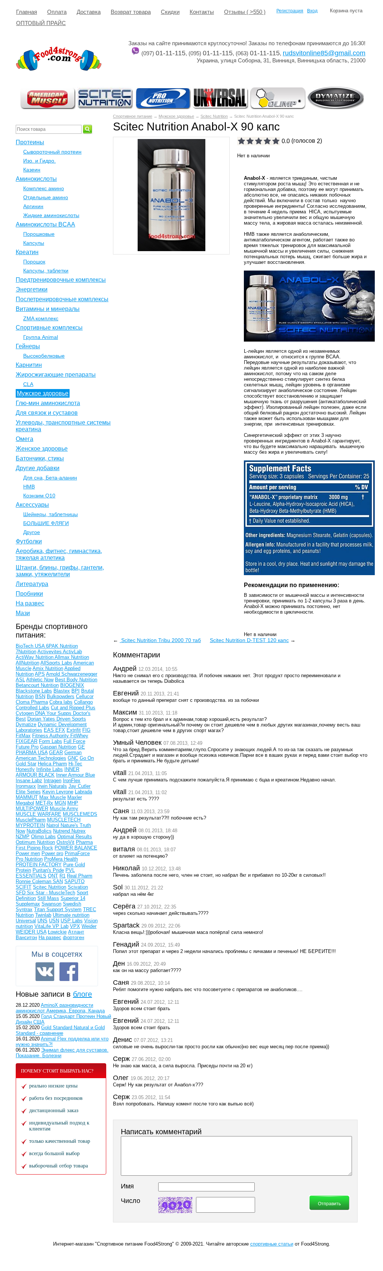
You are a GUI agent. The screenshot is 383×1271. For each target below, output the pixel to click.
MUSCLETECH (63, 820)
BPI (75, 691)
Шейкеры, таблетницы (50, 514)
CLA (28, 384)
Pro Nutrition (29, 859)
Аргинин (33, 206)
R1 (62, 876)
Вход (312, 10)
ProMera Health (61, 859)
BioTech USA (31, 646)
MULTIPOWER (32, 808)
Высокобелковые (44, 356)
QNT (53, 876)
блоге (82, 994)
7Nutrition (26, 651)
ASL (20, 679)
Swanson (51, 904)
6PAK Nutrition (62, 646)
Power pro (52, 853)
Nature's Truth (76, 825)
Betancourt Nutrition (37, 685)
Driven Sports (71, 719)
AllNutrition (27, 663)
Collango (83, 702)
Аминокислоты (36, 179)
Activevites (50, 651)
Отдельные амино (45, 197)
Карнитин (29, 365)
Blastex (61, 691)
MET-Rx (44, 803)
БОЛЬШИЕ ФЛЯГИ (46, 523)
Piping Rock (40, 848)
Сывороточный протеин (52, 152)
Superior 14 (73, 898)
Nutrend (62, 831)
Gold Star (26, 763)
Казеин (31, 170)
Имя (127, 1186)
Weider (89, 926)
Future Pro (27, 747)
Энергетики (32, 289)
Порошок (34, 262)
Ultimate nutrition (71, 915)
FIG (86, 730)
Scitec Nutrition (214, 116)
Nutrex (78, 831)
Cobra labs (61, 702)
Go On (87, 758)
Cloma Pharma (32, 702)
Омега (24, 439)
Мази (23, 613)
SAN (58, 881)
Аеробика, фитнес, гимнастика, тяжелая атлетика (59, 554)
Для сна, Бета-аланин (50, 478)
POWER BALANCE (76, 848)
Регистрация (289, 10)
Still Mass (48, 898)
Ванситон (26, 937)
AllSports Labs (56, 663)
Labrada (83, 792)
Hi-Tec (75, 763)
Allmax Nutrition (72, 657)
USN (54, 920)
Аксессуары (32, 505)
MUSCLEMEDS (80, 814)
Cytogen (25, 713)
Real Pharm (79, 876)
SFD (21, 892)
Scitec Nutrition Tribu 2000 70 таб (160, 640)
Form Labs (50, 741)
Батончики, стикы (40, 458)
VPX (75, 926)
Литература (32, 584)
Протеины (30, 142)
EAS (49, 730)
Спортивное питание (132, 116)
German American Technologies (49, 755)
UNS (42, 920)
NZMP (23, 836)
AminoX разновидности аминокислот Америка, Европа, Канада (60, 1008)
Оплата (57, 12)
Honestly (25, 769)
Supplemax (28, 904)
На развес (30, 603)
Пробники (29, 593)
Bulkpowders (60, 696)
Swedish (72, 904)
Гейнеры (28, 346)
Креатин (27, 252)
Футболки (29, 541)
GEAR (56, 752)
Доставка (89, 12)
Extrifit (74, 730)
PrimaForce (77, 853)
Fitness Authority (51, 735)
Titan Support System (58, 909)
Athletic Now (39, 679)
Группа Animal (40, 337)
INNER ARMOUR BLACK (47, 772)
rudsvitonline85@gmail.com (324, 53)
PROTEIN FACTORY (39, 864)
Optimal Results (74, 836)
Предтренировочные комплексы (61, 280)
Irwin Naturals (52, 786)
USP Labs (72, 920)
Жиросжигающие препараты (56, 374)
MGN (60, 803)
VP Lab (60, 926)
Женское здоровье (42, 448)
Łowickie (57, 932)
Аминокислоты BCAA (45, 224)
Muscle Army (64, 808)
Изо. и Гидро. (39, 161)
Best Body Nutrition (76, 679)
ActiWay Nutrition (35, 657)
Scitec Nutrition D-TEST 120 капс (249, 640)
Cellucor (85, 696)
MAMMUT (27, 797)
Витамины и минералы (48, 309)
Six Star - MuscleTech (51, 892)
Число (130, 1200)
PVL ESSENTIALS (45, 873)
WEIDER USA (31, 932)
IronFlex (71, 780)
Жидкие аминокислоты (51, 215)
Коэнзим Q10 (39, 496)
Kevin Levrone (57, 792)
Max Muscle (52, 797)
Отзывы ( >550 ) (245, 12)
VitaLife (43, 926)
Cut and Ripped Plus (73, 707)
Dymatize (26, 724)
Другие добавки (37, 468)
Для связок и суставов (47, 413)
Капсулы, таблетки (45, 271)
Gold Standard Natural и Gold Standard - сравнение (60, 1030)
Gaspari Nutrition (58, 747)
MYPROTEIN (30, 825)
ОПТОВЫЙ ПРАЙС (41, 23)
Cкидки (170, 12)
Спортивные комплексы (49, 327)
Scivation (78, 887)
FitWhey (79, 735)
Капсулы (33, 243)
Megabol (25, 803)
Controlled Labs (32, 707)
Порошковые (39, 234)
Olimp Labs (43, 836)
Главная (26, 12)
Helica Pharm (52, 763)
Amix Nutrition (48, 668)
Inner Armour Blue (75, 775)
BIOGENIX (72, 685)
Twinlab (43, 915)
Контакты (202, 12)
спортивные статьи (271, 1244)
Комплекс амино (43, 188)
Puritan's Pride (48, 870)
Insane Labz (29, 780)
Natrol (53, 825)
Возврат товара (131, 12)
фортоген (73, 937)
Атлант (76, 932)
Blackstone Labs (34, 691)
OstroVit (65, 842)
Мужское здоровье (176, 116)
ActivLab (72, 651)
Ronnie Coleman (34, 881)
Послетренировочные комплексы (62, 299)
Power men (28, 853)
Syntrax (24, 909)
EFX (60, 730)
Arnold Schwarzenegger (71, 674)
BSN (40, 696)
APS (40, 674)
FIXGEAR (26, 741)
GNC (73, 758)
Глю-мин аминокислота (48, 403)
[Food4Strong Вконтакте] (45, 971)
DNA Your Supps (54, 713)
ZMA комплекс (40, 318)
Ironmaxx (26, 786)
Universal (26, 920)
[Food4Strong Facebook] (68, 971)
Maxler (74, 797)
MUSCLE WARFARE (38, 814)
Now (20, 831)
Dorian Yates (41, 719)
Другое (31, 532)
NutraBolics (39, 831)
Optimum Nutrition (35, 842)
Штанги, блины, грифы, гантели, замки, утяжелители (60, 570)
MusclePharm (31, 820)
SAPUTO (74, 881)
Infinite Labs (49, 769)
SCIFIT (23, 887)
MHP (72, 803)
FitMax (23, 735)
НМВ (29, 487)
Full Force (74, 741)
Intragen (52, 780)
